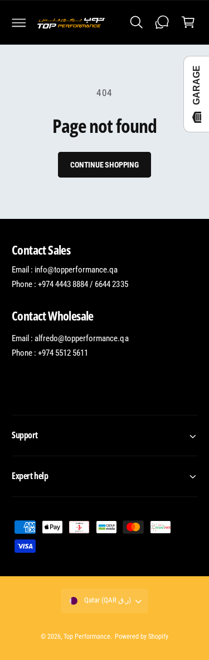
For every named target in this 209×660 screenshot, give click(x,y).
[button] (19, 22)
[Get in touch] (162, 22)
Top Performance (87, 636)
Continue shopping (104, 164)
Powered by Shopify (141, 636)
